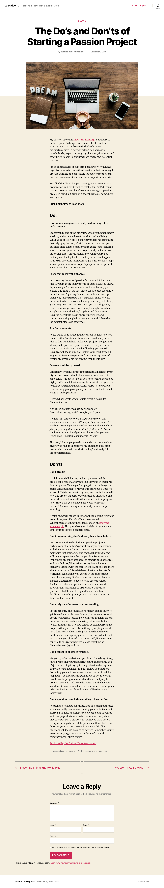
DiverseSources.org (83, 139)
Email (86, 825)
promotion (103, 751)
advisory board (59, 751)
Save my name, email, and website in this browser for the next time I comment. (81, 848)
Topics (143, 5)
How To (82, 21)
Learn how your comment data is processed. (70, 863)
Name (53, 825)
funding (81, 751)
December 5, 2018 (98, 52)
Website (53, 836)
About (134, 5)
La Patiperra (11, 5)
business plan (71, 751)
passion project (91, 751)
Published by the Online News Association (73, 743)
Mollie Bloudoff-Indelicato (74, 52)
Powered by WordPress (48, 882)
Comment (54, 803)
